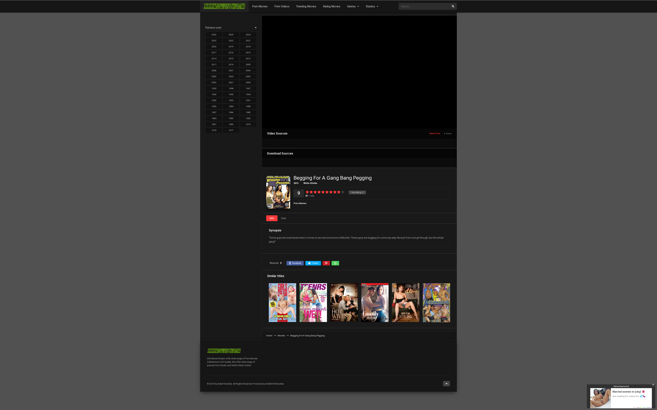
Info (272, 218)
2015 (296, 183)
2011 (213, 64)
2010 (231, 64)
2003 (248, 76)
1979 (248, 124)
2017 (213, 52)
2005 (213, 76)
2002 (213, 82)
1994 (248, 94)
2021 (248, 40)
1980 (231, 124)
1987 (213, 112)
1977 (231, 130)
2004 (231, 76)
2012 (248, 58)
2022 (231, 40)
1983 (231, 118)
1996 (213, 94)
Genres (351, 6)
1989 (231, 106)
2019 (231, 46)
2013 (231, 58)
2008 (213, 70)
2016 (231, 52)
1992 (231, 100)
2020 (213, 46)
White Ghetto (310, 183)
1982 (248, 118)
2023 (213, 40)
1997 (248, 88)
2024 (248, 34)
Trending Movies (306, 6)
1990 (213, 106)
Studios (370, 6)
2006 (248, 70)
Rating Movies (331, 6)
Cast (283, 218)
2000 (248, 82)
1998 (231, 88)
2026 (213, 34)
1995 (231, 94)
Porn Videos (281, 6)
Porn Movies (260, 6)
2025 (231, 34)
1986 (231, 112)
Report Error (435, 133)
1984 (213, 118)
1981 (213, 124)
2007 (231, 70)
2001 (231, 82)
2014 (213, 58)
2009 (248, 64)
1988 (248, 106)
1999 (213, 88)
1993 (213, 100)
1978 (213, 130)
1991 (248, 100)
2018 (248, 46)
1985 (248, 112)
